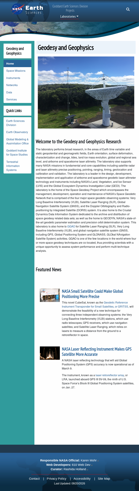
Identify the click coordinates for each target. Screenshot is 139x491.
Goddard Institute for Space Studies (17, 152)
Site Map (104, 478)
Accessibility (82, 478)
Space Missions (15, 71)
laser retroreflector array (110, 375)
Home (10, 63)
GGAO (71, 226)
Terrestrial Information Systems (13, 166)
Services (11, 99)
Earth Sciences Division (15, 123)
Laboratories (68, 16)
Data (9, 92)
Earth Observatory (17, 132)
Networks (12, 85)
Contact (34, 478)
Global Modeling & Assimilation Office (17, 141)
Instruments (13, 78)
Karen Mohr (89, 460)
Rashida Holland (75, 469)
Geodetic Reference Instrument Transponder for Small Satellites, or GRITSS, (96, 304)
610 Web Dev (81, 464)
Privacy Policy (56, 478)
